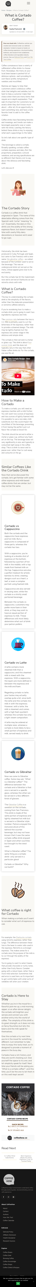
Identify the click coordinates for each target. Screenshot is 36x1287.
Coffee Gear (7, 1255)
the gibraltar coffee (15, 259)
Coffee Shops (7, 1264)
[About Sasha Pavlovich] (5, 27)
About (5, 1208)
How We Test (8, 1217)
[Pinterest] (13, 1197)
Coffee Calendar (8, 1221)
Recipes (9, 10)
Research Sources (9, 1241)
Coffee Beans (7, 1252)
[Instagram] (8, 1197)
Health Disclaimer (9, 1238)
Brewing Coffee (8, 1258)
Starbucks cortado (24, 937)
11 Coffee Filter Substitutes (9, 1157)
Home (3, 10)
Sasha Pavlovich (15, 29)
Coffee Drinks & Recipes (11, 1268)
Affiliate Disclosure (9, 1235)
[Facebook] (3, 1197)
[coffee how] (8, 3)
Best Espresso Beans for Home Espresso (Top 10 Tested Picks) (26, 1158)
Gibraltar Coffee (16, 804)
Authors (5, 1214)
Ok (18, 1283)
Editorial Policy (19, 57)
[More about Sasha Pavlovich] (24, 29)
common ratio (11, 319)
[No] (33, 1281)
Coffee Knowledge (9, 1261)
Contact (5, 1211)
